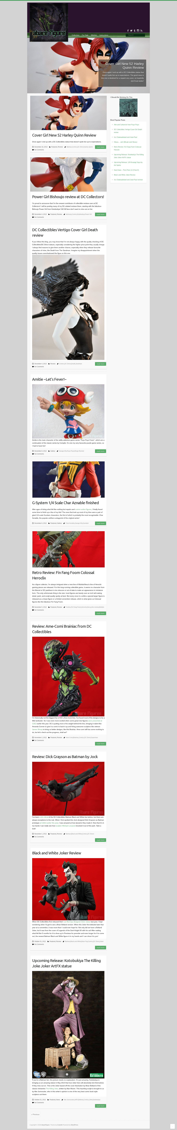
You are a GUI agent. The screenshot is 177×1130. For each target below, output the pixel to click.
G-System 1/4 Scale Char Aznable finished (65, 503)
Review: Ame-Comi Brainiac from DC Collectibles (62, 629)
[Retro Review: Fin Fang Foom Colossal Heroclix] (68, 549)
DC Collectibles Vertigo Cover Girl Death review (65, 232)
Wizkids (101, 607)
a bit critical (44, 817)
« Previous (35, 1114)
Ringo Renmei (79, 451)
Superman (94, 737)
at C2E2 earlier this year (49, 823)
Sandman (79, 364)
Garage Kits (63, 451)
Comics (74, 147)
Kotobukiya (81, 214)
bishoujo (69, 214)
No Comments (39, 150)
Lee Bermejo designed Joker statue (76, 922)
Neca (89, 607)
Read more (101, 147)
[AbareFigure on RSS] (141, 30)
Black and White (76, 834)
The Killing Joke (52, 1089)
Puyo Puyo (70, 451)
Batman (69, 147)
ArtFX (76, 1100)
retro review (95, 607)
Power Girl (88, 214)
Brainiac (76, 737)
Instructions (103, 35)
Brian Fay (84, 941)
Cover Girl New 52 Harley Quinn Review (124, 66)
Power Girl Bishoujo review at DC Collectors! (68, 196)
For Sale (85, 35)
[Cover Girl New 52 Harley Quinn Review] (88, 39)
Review (60, 147)
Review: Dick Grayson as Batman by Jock (65, 756)
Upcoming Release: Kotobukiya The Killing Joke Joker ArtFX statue (66, 963)
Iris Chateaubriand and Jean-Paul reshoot (128, 180)
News (58, 1100)
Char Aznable (70, 523)
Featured (54, 147)
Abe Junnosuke (69, 1100)
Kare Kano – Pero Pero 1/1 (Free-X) (126, 170)
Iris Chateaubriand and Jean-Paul (125, 137)
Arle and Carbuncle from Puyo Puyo (126, 125)
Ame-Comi (69, 737)
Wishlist (94, 35)
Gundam (86, 523)
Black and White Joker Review (56, 853)
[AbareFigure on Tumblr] (134, 30)
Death (73, 364)
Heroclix (84, 607)
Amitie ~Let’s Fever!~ (49, 379)
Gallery (52, 451)
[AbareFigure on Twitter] (131, 30)
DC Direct (80, 147)
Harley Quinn (88, 147)
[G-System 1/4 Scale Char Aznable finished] (68, 479)
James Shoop (37, 729)
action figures (86, 509)
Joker (102, 941)
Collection (75, 35)
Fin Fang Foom (76, 607)
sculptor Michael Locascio (65, 826)
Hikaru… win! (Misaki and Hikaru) (125, 142)
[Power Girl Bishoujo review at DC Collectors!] (68, 174)
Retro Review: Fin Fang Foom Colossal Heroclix (63, 575)
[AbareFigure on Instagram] (138, 30)
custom (78, 509)
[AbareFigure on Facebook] (128, 30)
